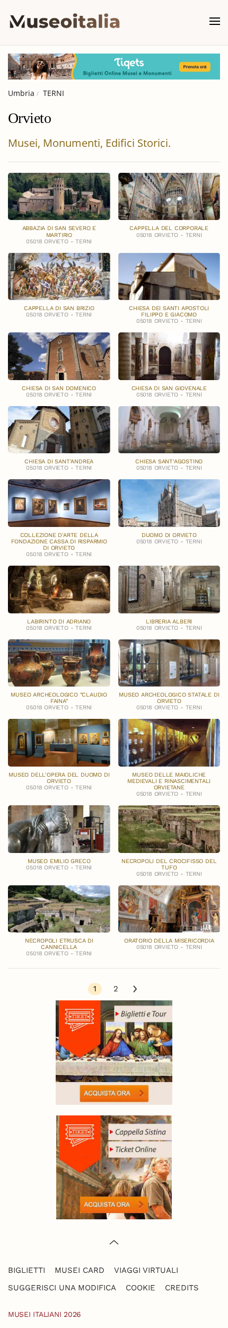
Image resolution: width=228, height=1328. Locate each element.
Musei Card (79, 1270)
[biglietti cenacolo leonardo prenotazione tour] (114, 1051)
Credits (182, 1287)
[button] (214, 21)
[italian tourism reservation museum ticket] (114, 67)
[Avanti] (135, 989)
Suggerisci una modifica (62, 1287)
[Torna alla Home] (64, 21)
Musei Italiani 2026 (44, 1314)
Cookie (140, 1287)
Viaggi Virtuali (146, 1270)
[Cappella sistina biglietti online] (114, 1166)
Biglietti (26, 1270)
